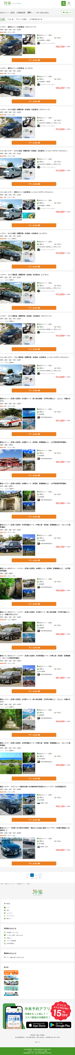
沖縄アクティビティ (9, 883)
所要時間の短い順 (36, 19)
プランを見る (33, 60)
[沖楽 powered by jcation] (12, 3)
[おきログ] (37, 994)
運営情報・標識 (34, 1035)
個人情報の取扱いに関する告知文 (35, 1037)
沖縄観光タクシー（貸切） (24, 883)
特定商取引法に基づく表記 (53, 1037)
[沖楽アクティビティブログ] (37, 988)
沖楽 (1, 883)
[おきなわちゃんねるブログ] (37, 972)
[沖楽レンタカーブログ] (37, 983)
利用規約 (42, 1035)
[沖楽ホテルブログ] (37, 978)
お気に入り (68, 12)
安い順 (11, 19)
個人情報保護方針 (20, 1037)
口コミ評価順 (22, 19)
